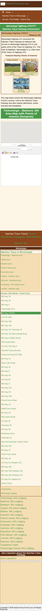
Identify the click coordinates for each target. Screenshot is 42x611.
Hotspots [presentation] (22, 144)
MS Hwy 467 (6, 446)
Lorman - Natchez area (10, 289)
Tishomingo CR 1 (8, 309)
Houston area (6, 264)
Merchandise (34, 237)
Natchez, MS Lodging (12, 541)
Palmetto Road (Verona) (11, 350)
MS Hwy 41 (6, 359)
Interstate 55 (6, 425)
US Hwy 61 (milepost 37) (11, 462)
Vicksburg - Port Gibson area (12, 284)
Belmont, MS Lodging (12, 501)
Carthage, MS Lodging (12, 525)
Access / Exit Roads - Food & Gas (15, 293)
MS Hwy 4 (5, 305)
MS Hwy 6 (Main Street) (11, 338)
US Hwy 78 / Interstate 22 (11, 330)
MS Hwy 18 (6, 458)
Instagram (19, 237)
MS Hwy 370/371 (8, 313)
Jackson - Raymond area (11, 280)
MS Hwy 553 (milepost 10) (12, 475)
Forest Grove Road (9, 400)
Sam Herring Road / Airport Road (14, 442)
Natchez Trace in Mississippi (16, 252)
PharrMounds (12, 73)
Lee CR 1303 (6, 317)
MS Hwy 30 (6, 296)
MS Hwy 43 (6, 413)
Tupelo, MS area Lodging (14, 508)
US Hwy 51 (5, 421)
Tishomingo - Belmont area (11, 255)
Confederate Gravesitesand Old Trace (30, 73)
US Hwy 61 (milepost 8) (10, 479)
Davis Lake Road (8, 363)
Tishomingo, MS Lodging (13, 498)
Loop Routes (6, 489)
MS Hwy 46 (6, 375)
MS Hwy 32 (6, 367)
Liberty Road (6, 483)
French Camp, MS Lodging (14, 518)
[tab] (13, 144)
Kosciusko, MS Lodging (13, 521)
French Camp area (8, 268)
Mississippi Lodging (9, 493)
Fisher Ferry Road (8, 454)
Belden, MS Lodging (11, 511)
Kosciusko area (7, 272)
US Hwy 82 (5, 379)
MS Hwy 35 (6, 392)
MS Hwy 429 (6, 396)
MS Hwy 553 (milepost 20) (12, 471)
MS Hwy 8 (5, 371)
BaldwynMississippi (21, 90)
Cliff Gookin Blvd (8, 342)
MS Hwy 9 (5, 384)
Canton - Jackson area (10, 276)
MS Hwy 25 (6, 300)
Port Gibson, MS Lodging (13, 535)
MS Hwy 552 (6, 467)
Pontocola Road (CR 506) (11, 355)
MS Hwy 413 (6, 388)
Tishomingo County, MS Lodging (17, 548)
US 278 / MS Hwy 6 (9, 346)
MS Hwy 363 (6, 321)
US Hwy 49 (5, 429)
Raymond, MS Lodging (12, 531)
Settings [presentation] (30, 144)
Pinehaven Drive (8, 433)
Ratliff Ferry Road (8, 409)
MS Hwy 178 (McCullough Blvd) (14, 334)
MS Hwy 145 (6, 325)
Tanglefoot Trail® (9, 545)
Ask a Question (8, 558)
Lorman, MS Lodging (11, 538)
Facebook (6, 237)
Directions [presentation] (14, 144)
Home (32, 233)
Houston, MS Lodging (12, 515)
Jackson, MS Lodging (12, 528)
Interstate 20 (6, 438)
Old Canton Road (8, 417)
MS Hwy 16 (6, 404)
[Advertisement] (21, 209)
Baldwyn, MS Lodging (12, 504)
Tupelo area (5, 259)
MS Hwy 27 (6, 450)
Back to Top (21, 243)
